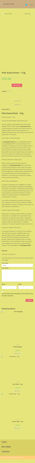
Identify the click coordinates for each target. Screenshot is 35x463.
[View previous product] (3, 14)
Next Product (28, 13)
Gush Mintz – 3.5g (17, 384)
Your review (5, 268)
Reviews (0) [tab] (17, 104)
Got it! (29, 3)
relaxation (29, 186)
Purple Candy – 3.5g (17, 421)
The (14, 165)
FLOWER (9, 91)
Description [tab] (17, 101)
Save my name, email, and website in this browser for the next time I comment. (17, 294)
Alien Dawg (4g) (17, 347)
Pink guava (5, 214)
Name (4, 284)
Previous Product (8, 13)
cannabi (4, 126)
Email (20, 284)
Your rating (5, 263)
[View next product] (32, 14)
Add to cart (17, 85)
